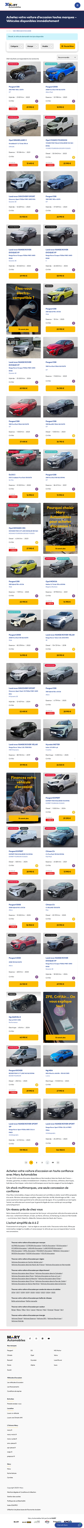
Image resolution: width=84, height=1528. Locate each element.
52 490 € (23, 711)
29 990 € (30, 107)
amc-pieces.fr (12, 1443)
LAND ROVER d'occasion (53, 1248)
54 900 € (23, 217)
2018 (23, 1292)
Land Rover (58, 1360)
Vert (62, 1310)
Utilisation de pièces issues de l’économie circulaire (23, 1510)
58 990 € (60, 276)
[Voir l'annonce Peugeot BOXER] (23, 1056)
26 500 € (60, 765)
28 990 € (60, 655)
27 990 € (30, 548)
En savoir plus (24, 329)
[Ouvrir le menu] (77, 5)
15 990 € (60, 495)
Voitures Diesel (16, 1318)
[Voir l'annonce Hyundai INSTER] (60, 730)
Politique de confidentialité (16, 1501)
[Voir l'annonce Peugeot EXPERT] (60, 783)
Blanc (19, 1310)
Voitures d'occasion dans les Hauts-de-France (27, 1265)
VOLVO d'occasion (48, 1253)
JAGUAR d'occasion (35, 1248)
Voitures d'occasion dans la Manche (24, 1278)
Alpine (33, 1365)
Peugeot (10, 1350)
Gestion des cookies (14, 1496)
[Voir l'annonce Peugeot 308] (23, 72)
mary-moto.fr (12, 1434)
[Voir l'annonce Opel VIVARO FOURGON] (60, 125)
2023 (43, 1292)
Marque (30, 46)
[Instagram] (36, 1338)
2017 (18, 1292)
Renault (9, 1360)
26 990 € (60, 217)
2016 (13, 1292)
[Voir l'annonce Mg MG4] (60, 1056)
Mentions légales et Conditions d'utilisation (21, 1492)
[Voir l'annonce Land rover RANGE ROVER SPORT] (60, 1109)
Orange (50, 1310)
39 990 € (23, 765)
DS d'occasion (62, 1246)
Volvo (56, 1355)
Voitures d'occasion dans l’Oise (49, 1278)
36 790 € (60, 441)
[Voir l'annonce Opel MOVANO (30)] (23, 513)
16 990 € (30, 495)
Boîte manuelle (31, 1301)
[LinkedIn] (42, 1338)
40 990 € (23, 1037)
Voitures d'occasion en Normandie (58, 1265)
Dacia (9, 1365)
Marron (39, 1310)
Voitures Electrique (54, 1318)
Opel (32, 1355)
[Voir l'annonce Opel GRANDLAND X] (23, 125)
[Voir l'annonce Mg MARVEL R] (23, 1002)
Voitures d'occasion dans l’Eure (22, 1276)
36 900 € (30, 925)
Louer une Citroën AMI (14, 1418)
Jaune (33, 1310)
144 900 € (60, 1150)
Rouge (56, 1310)
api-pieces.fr (11, 1448)
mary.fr (9, 1430)
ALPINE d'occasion (18, 1246)
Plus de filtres (69, 46)
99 (53, 1163)
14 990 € (67, 602)
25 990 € (67, 163)
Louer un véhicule (13, 1413)
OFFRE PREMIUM (14, 227)
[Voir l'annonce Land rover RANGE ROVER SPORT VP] (23, 1109)
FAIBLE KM (49, 286)
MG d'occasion (16, 1251)
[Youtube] (48, 1338)
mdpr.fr (9, 1452)
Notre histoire (11, 1473)
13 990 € (67, 871)
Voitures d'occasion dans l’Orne (22, 1281)
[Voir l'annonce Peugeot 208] (60, 294)
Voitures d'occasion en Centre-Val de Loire (26, 1262)
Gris (28, 1310)
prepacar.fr (11, 1456)
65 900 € (23, 388)
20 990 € (60, 329)
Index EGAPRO (12, 1505)
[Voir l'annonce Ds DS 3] (23, 460)
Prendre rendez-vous (14, 1404)
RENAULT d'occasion (61, 1251)
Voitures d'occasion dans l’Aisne (22, 1273)
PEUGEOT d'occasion (44, 1251)
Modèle (45, 46)
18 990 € (60, 107)
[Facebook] (30, 1338)
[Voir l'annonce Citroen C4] (60, 836)
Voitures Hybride (17, 1321)
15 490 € (30, 163)
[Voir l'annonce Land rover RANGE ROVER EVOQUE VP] (23, 235)
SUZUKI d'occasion (33, 1253)
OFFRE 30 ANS (13, 64)
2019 (27, 1292)
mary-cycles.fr (12, 1439)
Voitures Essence (30, 1318)
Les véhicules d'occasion (15, 1382)
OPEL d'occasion (29, 1251)
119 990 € (24, 1150)
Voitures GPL (41, 1318)
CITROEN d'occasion (33, 1246)
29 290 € (67, 818)
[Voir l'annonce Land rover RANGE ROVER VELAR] (60, 620)
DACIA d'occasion (48, 1246)
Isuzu (55, 1365)
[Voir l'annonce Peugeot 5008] (23, 890)
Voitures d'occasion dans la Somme (53, 1284)
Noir (44, 1310)
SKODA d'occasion (18, 1253)
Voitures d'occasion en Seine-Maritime (25, 1284)
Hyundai (33, 1360)
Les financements (13, 1387)
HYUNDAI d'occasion (19, 1248)
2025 (53, 1292)
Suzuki (9, 1370)
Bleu (23, 1310)
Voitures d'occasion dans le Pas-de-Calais (50, 1281)
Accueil (8, 31)
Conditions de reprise (14, 1391)
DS (32, 1350)
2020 (33, 1292)
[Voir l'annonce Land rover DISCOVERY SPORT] (23, 182)
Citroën (9, 1355)
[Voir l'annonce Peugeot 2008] (60, 72)
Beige (13, 1310)
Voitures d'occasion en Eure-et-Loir (47, 1276)
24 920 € (23, 984)
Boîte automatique (18, 1301)
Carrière (10, 1477)
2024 (48, 1292)
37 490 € (23, 441)
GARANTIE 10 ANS (51, 64)
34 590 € (60, 388)
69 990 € (23, 276)
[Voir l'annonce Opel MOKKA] (60, 567)
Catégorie (14, 46)
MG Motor (57, 1350)
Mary (9, 1469)
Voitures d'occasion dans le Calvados (48, 1273)
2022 (38, 1292)
